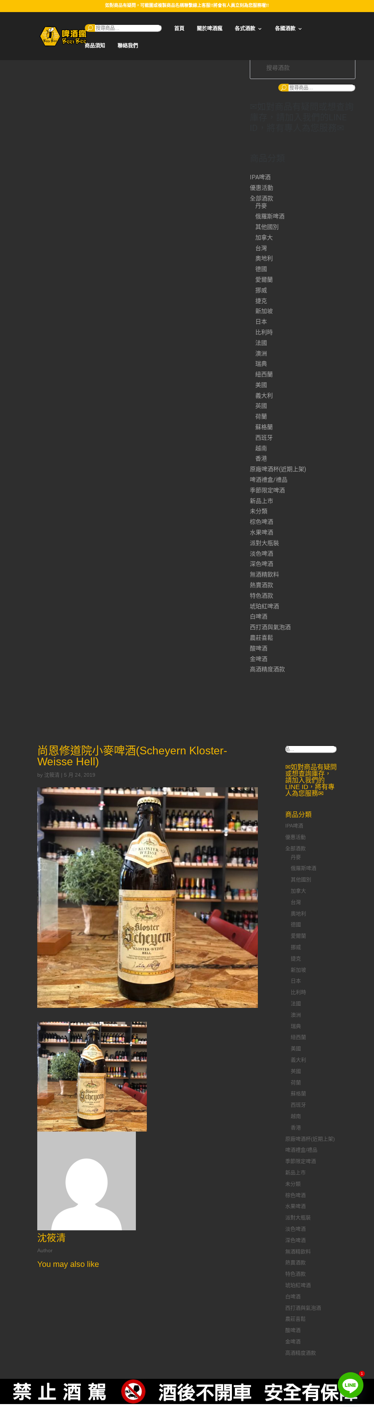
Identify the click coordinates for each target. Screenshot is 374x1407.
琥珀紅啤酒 (264, 606)
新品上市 (261, 501)
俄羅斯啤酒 (270, 216)
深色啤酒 (261, 563)
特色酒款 (261, 595)
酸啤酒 (258, 648)
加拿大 (264, 237)
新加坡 (264, 311)
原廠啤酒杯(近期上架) (278, 469)
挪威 (261, 290)
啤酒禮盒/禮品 (268, 479)
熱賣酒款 (261, 585)
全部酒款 (261, 198)
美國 (261, 385)
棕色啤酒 (261, 521)
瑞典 (261, 363)
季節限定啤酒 (267, 490)
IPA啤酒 (260, 177)
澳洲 (261, 353)
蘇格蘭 (264, 427)
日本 (261, 321)
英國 (261, 405)
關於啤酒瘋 (209, 28)
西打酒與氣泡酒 (270, 627)
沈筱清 (52, 775)
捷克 (261, 300)
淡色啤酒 (261, 553)
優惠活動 (261, 187)
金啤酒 (258, 659)
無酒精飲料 (264, 574)
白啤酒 (258, 616)
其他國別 (267, 227)
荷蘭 (261, 416)
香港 (261, 458)
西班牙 (264, 437)
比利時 (264, 332)
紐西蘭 (264, 374)
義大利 (264, 395)
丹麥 (261, 205)
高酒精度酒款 (267, 669)
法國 (261, 342)
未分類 (258, 511)
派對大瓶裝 (264, 543)
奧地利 (264, 258)
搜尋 (90, 28)
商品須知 (95, 45)
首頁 (179, 28)
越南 (261, 448)
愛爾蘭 (264, 279)
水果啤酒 (261, 532)
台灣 (261, 248)
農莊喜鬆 (261, 637)
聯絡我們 (128, 45)
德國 (261, 269)
